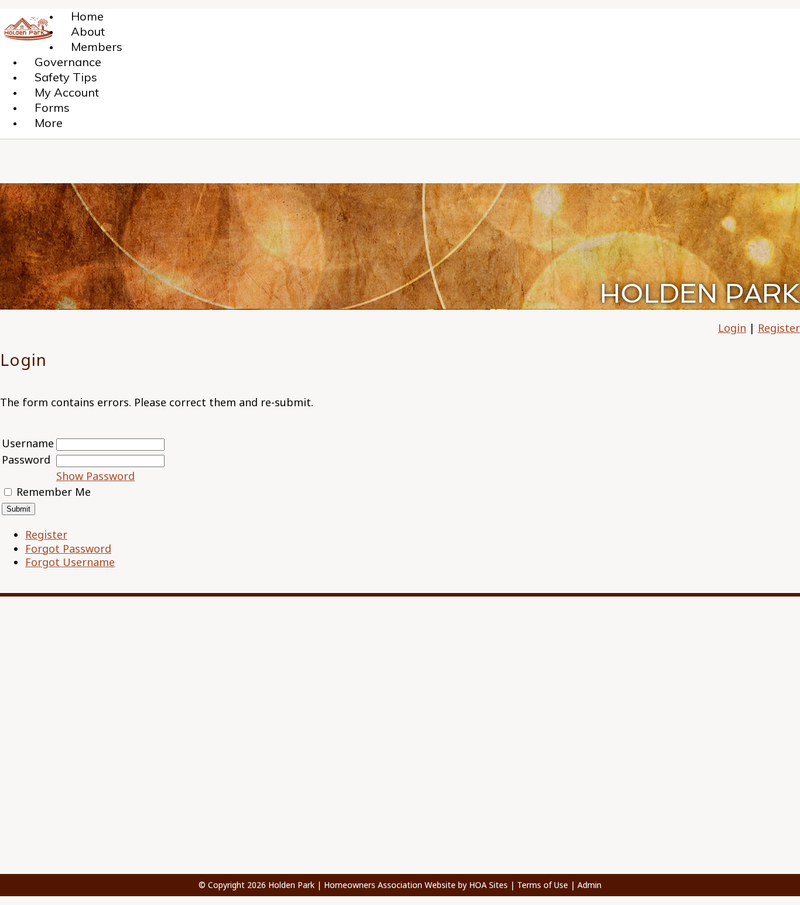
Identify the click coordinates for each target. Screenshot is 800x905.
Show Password (95, 476)
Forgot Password (68, 548)
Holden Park (291, 884)
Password (26, 459)
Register (779, 328)
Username (28, 443)
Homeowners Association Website (390, 884)
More (49, 122)
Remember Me (53, 492)
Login (732, 328)
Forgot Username (70, 562)
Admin (589, 884)
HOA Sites (488, 884)
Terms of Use (542, 884)
